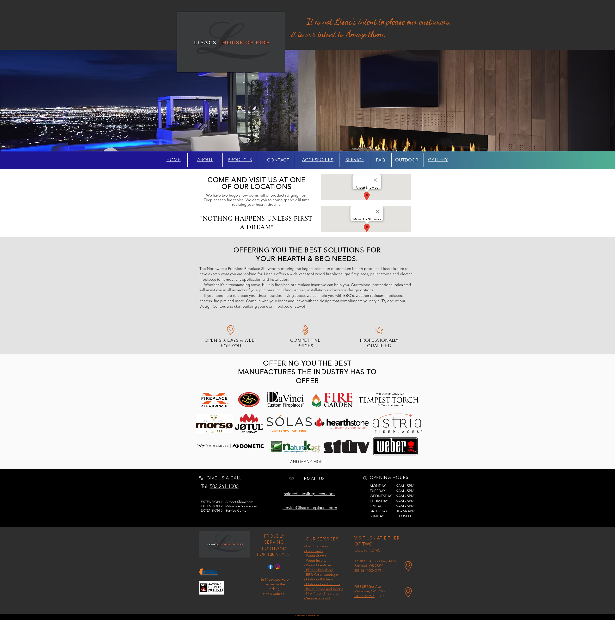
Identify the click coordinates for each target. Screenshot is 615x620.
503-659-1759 (364, 596)
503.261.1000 (224, 486)
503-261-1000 (364, 570)
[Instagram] (278, 567)
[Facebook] (270, 567)
